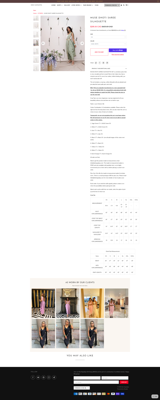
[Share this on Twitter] (95, 63)
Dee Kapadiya (36, 5)
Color (92, 41)
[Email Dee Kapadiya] (54, 377)
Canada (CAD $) (111, 5)
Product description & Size (101, 68)
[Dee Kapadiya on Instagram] (49, 377)
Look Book (76, 5)
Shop (59, 5)
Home (54, 5)
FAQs (96, 5)
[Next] (82, 43)
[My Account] (121, 5)
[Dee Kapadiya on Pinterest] (44, 377)
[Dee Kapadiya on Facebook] (33, 377)
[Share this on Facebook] (99, 63)
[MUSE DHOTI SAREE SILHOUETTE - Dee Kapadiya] (62, 43)
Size (91, 34)
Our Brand (87, 5)
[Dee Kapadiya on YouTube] (38, 377)
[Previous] (43, 43)
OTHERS (40, 13)
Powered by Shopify (122, 389)
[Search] (124, 5)
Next (34, 10)
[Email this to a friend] (107, 63)
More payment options (118, 54)
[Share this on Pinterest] (103, 63)
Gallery (67, 5)
